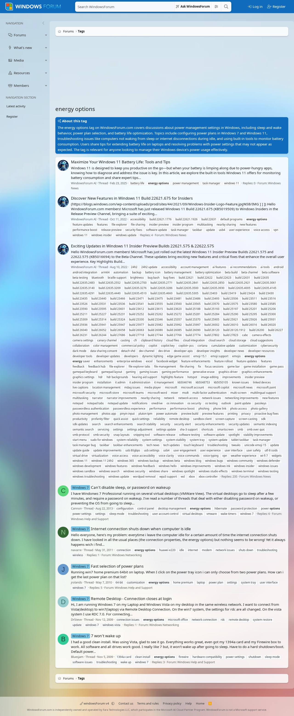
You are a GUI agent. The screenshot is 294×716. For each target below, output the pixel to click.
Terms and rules (148, 703)
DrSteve (76, 619)
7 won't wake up (96, 635)
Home (200, 703)
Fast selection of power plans (108, 566)
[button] (46, 35)
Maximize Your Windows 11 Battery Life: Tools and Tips (120, 161)
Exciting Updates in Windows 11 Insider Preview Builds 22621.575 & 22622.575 (142, 246)
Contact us (126, 703)
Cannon (76, 508)
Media (19, 60)
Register (12, 116)
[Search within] (216, 6)
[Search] (226, 6)
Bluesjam (77, 657)
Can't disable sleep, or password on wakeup (121, 487)
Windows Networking (127, 555)
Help (188, 703)
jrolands (76, 582)
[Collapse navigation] (43, 23)
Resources (22, 73)
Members (21, 85)
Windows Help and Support (90, 519)
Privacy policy (172, 703)
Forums (20, 35)
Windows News (175, 235)
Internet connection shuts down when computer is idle (131, 528)
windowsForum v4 (96, 703)
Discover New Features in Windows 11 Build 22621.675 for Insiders (132, 198)
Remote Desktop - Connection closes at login (122, 598)
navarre (76, 550)
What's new (23, 47)
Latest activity (15, 106)
